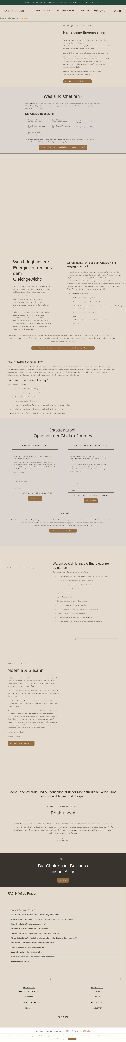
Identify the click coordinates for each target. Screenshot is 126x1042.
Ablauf (73, 490)
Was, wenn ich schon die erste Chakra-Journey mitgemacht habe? (35, 915)
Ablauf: (17, 488)
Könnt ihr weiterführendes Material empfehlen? (28, 947)
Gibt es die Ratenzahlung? (20, 961)
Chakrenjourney (30, 335)
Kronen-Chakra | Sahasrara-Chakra (34, 133)
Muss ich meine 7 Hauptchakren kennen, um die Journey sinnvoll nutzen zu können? (42, 919)
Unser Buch (84, 10)
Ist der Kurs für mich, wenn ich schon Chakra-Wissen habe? (33, 957)
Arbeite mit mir (43, 10)
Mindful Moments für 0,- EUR (85, 2)
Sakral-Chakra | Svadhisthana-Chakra (59, 121)
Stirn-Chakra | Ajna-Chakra (85, 127)
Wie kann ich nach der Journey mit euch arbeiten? (29, 929)
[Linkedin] (120, 11)
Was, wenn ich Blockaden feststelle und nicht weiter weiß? (32, 943)
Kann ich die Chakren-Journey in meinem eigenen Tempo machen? (35, 933)
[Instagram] (114, 11)
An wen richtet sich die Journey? (23, 910)
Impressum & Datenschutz (77, 1031)
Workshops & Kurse (65, 10)
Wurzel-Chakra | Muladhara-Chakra (35, 121)
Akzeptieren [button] (72, 1039)
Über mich (99, 10)
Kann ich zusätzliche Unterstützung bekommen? (29, 924)
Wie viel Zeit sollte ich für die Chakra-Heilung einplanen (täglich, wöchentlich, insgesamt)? (44, 938)
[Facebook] (117, 11)
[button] (37, 121)
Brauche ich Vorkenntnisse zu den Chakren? (27, 952)
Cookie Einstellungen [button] (58, 1039)
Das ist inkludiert (21, 482)
